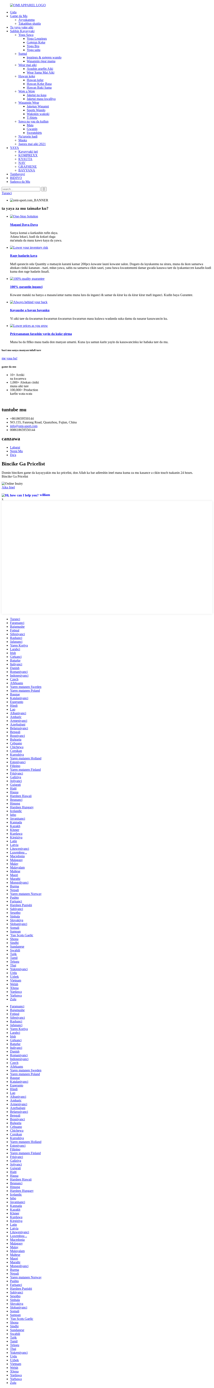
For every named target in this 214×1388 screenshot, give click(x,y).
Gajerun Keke (36, 42)
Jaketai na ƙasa (36, 95)
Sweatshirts (34, 132)
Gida (13, 12)
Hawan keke (26, 76)
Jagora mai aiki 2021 (32, 144)
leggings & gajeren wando (44, 57)
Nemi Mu (16, 451)
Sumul (22, 53)
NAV (21, 163)
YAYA (14, 148)
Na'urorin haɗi (27, 136)
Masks (22, 140)
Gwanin (32, 129)
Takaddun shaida (29, 23)
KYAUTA (25, 159)
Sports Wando (36, 110)
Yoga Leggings (37, 38)
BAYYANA (26, 170)
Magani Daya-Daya (24, 224)
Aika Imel (8, 487)
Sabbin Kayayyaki (22, 31)
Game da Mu (18, 16)
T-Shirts (32, 117)
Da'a (13, 455)
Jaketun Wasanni (38, 106)
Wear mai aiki (27, 65)
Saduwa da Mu (20, 181)
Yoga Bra (33, 46)
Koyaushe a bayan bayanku (30, 310)
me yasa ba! (9, 358)
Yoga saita (33, 50)
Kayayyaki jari (28, 151)
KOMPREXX (28, 155)
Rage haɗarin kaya (23, 255)
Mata (30, 125)
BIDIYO (16, 178)
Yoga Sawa (25, 35)
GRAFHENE (27, 166)
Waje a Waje (26, 91)
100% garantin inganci (26, 287)
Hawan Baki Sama (39, 87)
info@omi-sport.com (23, 426)
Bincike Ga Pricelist (15, 476)
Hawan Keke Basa (39, 84)
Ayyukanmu (26, 20)
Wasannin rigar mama (41, 61)
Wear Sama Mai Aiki (40, 72)
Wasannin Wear (28, 102)
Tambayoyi (17, 174)
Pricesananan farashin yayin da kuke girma (41, 334)
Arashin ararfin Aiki (40, 68)
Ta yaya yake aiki (21, 27)
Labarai (15, 447)
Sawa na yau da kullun (33, 121)
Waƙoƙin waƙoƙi (38, 114)
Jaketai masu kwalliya (41, 99)
